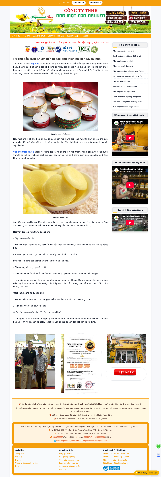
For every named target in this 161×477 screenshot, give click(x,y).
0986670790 (78, 3)
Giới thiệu (15, 36)
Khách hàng (72, 36)
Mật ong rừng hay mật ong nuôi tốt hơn (128, 71)
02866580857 (57, 437)
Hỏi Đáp (60, 36)
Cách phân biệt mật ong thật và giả (127, 56)
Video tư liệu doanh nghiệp (26, 463)
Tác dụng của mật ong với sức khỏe (127, 76)
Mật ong (26, 36)
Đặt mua (62, 469)
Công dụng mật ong (67, 457)
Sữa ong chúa (39, 36)
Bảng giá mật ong (66, 454)
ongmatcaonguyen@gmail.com (95, 441)
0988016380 (95, 3)
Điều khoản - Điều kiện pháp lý (115, 463)
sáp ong (35, 64)
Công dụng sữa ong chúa (69, 466)
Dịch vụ (51, 36)
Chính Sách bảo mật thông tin (115, 460)
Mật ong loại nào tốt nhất (123, 61)
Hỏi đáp (18, 466)
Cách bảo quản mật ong (69, 460)
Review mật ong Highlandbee (125, 86)
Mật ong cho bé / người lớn (124, 91)
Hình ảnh (84, 36)
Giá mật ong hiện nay (121, 81)
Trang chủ (19, 454)
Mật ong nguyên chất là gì (123, 51)
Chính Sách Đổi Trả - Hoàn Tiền (116, 454)
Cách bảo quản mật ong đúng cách (127, 96)
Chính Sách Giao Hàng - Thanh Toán (118, 457)
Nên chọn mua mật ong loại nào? (126, 107)
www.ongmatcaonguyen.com (67, 441)
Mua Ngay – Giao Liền (147, 473)
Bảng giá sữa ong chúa (68, 463)
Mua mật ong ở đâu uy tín (123, 66)
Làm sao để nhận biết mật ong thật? (127, 102)
